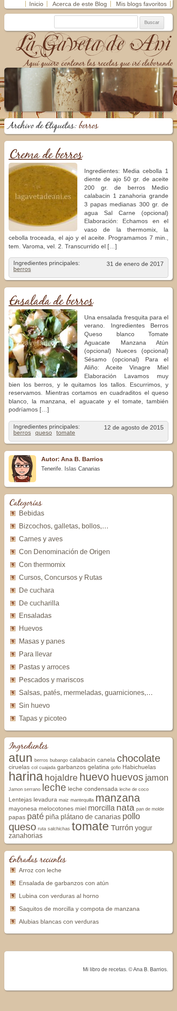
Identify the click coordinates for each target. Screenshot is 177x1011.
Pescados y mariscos (51, 679)
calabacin (82, 760)
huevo (94, 777)
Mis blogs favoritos (141, 4)
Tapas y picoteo (43, 718)
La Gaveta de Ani (94, 43)
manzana (117, 798)
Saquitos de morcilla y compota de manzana (79, 908)
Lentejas (20, 799)
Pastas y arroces (44, 667)
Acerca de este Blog (79, 4)
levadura (45, 799)
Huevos (31, 628)
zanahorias (26, 835)
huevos (127, 777)
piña (52, 816)
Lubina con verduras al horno (59, 895)
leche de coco (134, 789)
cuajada (47, 767)
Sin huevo (34, 705)
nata (125, 807)
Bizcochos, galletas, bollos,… (64, 526)
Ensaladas (35, 615)
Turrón (122, 827)
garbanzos (71, 767)
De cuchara (36, 590)
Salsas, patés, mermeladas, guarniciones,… (86, 692)
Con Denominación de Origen (64, 551)
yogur (143, 828)
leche (54, 787)
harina (26, 776)
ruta (42, 828)
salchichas (59, 828)
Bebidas (31, 513)
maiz (64, 799)
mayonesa (23, 808)
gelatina (98, 767)
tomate (65, 432)
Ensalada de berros (51, 301)
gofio (116, 767)
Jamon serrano (24, 789)
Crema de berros (45, 155)
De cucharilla (39, 603)
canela (106, 760)
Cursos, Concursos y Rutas (60, 577)
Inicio (36, 4)
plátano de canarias (91, 816)
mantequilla (82, 799)
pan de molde (150, 808)
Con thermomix (42, 564)
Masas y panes (42, 641)
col (34, 767)
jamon (156, 777)
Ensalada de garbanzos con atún (64, 883)
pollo (131, 816)
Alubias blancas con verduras (59, 921)
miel (80, 808)
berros (22, 268)
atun (21, 757)
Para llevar (35, 654)
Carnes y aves (41, 539)
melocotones (56, 808)
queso (43, 432)
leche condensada (93, 789)
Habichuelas (139, 767)
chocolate (138, 758)
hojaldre (61, 777)
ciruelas (19, 767)
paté (35, 816)
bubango (59, 760)
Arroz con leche (40, 870)
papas (17, 817)
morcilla (101, 808)
